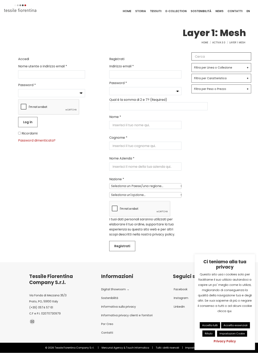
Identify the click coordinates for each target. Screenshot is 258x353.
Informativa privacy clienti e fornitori (127, 315)
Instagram (180, 298)
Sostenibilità (109, 298)
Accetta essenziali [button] (236, 325)
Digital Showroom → (115, 289)
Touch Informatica (137, 347)
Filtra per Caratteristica (221, 78)
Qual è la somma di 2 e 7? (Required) (138, 99)
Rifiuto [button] (209, 333)
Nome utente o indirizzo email (49, 66)
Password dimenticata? (36, 140)
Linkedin (179, 307)
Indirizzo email (128, 66)
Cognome (118, 137)
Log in (27, 122)
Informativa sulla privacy (118, 307)
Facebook (180, 289)
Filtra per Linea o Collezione (221, 68)
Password (34, 85)
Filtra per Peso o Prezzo (221, 89)
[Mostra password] (81, 93)
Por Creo (107, 324)
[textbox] (138, 186)
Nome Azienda (121, 158)
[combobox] (145, 186)
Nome (115, 117)
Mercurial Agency (112, 347)
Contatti (107, 333)
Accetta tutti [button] (210, 325)
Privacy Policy (225, 341)
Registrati (122, 246)
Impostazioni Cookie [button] (232, 333)
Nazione (116, 179)
